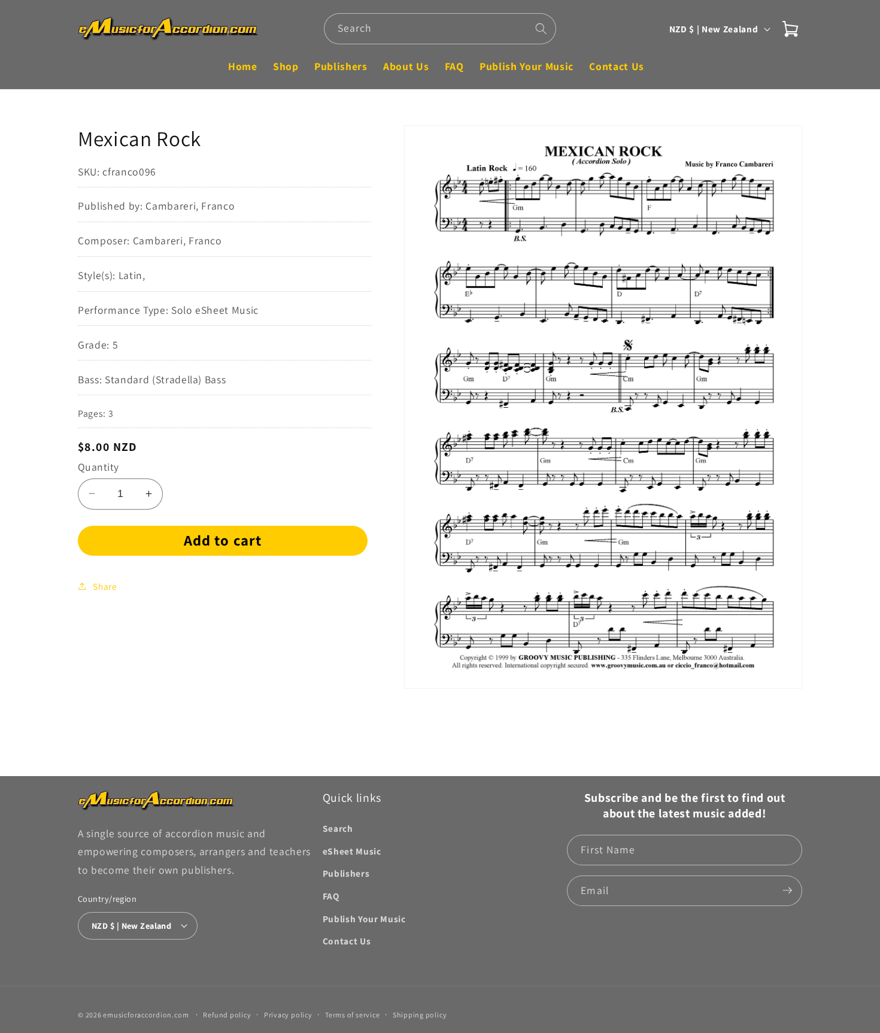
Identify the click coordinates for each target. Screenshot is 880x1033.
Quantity (98, 466)
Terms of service (352, 1014)
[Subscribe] (787, 890)
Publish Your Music (364, 918)
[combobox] (440, 29)
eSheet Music (352, 850)
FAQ (331, 895)
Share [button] (105, 586)
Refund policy (227, 1014)
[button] (790, 28)
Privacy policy (288, 1014)
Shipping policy (420, 1014)
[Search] (541, 28)
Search (338, 828)
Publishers (346, 873)
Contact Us (347, 940)
